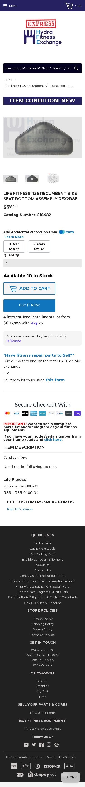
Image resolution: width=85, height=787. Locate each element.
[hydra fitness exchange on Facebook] (41, 745)
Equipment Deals (42, 548)
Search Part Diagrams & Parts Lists (43, 592)
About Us (42, 565)
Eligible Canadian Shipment (42, 559)
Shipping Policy (42, 624)
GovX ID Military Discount (42, 603)
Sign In (42, 680)
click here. (53, 439)
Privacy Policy (42, 618)
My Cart (42, 691)
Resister (43, 686)
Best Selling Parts (42, 554)
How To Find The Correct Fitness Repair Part (42, 581)
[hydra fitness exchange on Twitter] (34, 745)
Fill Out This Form (42, 712)
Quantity (11, 255)
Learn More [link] (14, 237)
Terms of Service (42, 635)
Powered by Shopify (61, 757)
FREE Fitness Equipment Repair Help (42, 586)
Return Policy (42, 629)
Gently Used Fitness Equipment (43, 575)
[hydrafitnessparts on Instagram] (49, 745)
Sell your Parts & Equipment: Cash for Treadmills (42, 597)
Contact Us (42, 570)
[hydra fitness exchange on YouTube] (26, 745)
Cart (78, 5)
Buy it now (29, 305)
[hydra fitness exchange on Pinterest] (56, 745)
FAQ (42, 697)
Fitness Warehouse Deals (42, 728)
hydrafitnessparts (29, 757)
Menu (13, 5)
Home (8, 79)
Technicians (42, 543)
